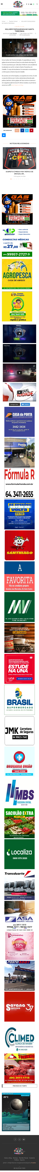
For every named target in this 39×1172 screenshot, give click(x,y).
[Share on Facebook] (22, 130)
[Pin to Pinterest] (31, 130)
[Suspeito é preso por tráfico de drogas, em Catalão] (19, 158)
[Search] (37, 4)
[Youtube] (31, 4)
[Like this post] (17, 130)
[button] (19, 13)
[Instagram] (28, 4)
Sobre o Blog (8, 1158)
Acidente (32, 1158)
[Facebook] (26, 4)
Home (3, 21)
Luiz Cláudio (13, 33)
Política (16, 1160)
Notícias (15, 1158)
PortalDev (33, 1162)
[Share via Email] (4, 135)
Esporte (22, 1160)
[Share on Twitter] (27, 130)
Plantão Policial (13, 21)
